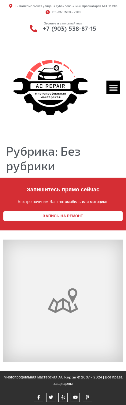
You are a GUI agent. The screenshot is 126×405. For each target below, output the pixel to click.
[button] (113, 87)
